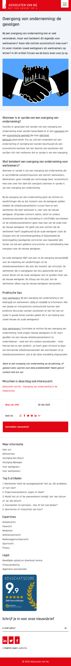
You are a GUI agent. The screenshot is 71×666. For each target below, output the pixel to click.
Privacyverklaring (10, 564)
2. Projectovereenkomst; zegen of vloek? (23, 492)
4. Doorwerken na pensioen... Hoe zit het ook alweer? (30, 505)
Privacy (6, 547)
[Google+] (39, 415)
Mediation (7, 530)
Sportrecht (8, 543)
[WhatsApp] (20, 415)
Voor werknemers (11, 471)
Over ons (6, 449)
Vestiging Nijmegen (12, 462)
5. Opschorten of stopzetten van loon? (22, 509)
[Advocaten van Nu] (19, 4)
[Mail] (32, 415)
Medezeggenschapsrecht (15, 539)
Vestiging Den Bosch (13, 458)
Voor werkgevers (11, 466)
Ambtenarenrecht (11, 534)
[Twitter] (28, 415)
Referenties (8, 453)
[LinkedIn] (35, 415)
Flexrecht (7, 526)
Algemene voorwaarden (14, 569)
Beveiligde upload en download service (22, 560)
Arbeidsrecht (9, 522)
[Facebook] (24, 415)
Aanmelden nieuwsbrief (17, 426)
